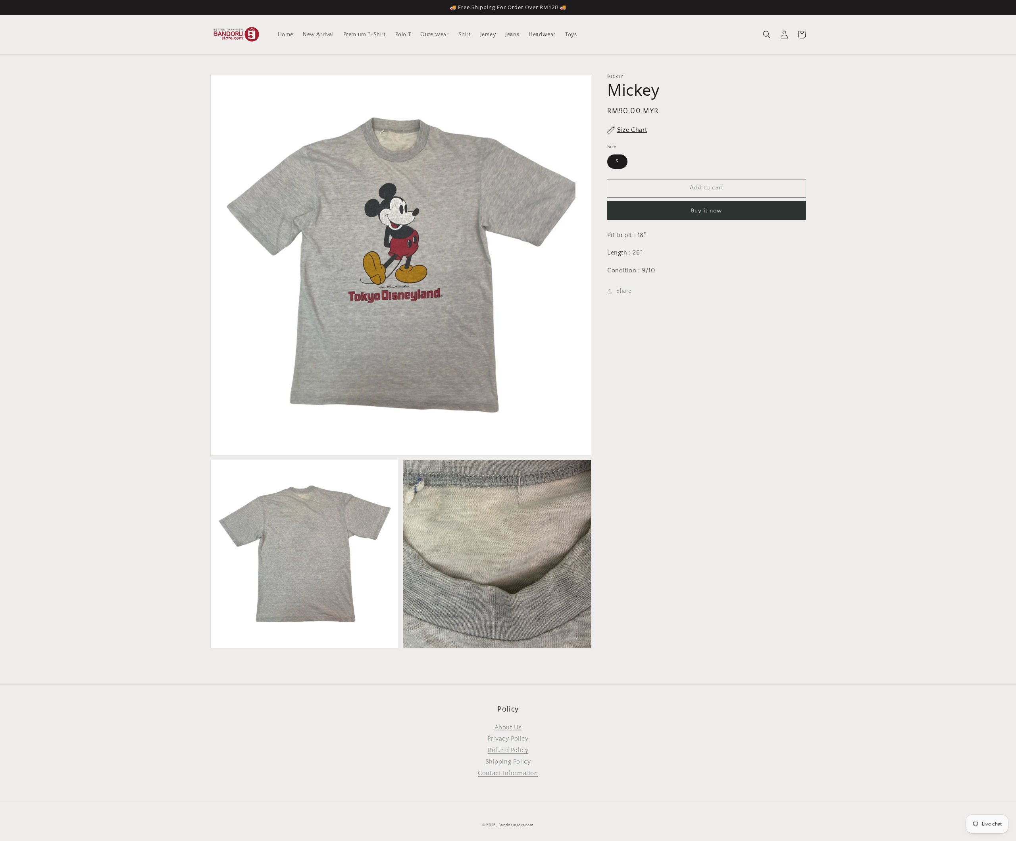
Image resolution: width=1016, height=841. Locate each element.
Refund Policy (508, 750)
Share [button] (623, 291)
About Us (508, 727)
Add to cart (707, 187)
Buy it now (706, 210)
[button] (766, 34)
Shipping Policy (508, 761)
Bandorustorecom (516, 825)
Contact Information (508, 773)
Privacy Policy (507, 738)
